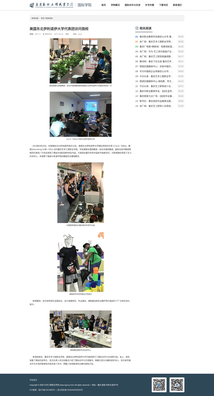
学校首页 (33, 380)
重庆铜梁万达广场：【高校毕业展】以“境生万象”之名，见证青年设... (157, 96)
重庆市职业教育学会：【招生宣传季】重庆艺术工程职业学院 (157, 91)
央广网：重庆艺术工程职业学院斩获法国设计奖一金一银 (157, 41)
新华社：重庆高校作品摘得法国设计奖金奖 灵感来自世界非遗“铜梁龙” (157, 101)
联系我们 (177, 5)
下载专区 (163, 5)
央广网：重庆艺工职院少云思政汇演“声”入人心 (157, 105)
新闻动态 (35, 18)
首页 (103, 5)
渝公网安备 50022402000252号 (70, 389)
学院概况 (115, 5)
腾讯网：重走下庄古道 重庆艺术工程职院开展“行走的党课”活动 (157, 61)
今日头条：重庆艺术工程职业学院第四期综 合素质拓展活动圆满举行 (157, 76)
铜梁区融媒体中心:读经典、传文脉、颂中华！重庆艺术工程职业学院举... (157, 81)
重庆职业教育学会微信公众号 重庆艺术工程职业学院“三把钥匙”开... (157, 36)
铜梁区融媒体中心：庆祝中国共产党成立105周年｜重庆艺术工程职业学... (157, 66)
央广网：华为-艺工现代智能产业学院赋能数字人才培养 (157, 51)
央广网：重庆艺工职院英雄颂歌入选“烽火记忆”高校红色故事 (157, 56)
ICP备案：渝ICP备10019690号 (42, 389)
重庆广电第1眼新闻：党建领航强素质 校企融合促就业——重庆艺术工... (157, 46)
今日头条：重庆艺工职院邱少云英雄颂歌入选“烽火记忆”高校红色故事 (157, 86)
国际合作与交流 (132, 5)
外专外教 (149, 5)
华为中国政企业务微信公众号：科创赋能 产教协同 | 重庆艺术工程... (157, 71)
